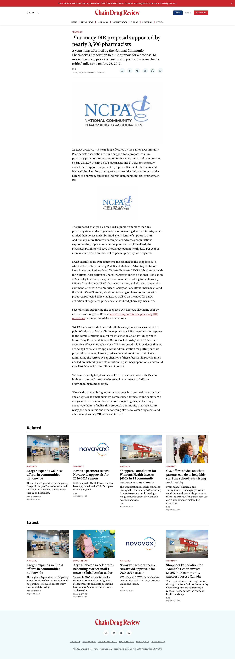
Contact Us (75, 641)
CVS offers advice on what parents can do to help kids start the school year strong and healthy (186, 476)
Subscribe (201, 12)
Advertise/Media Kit (107, 641)
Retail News (87, 22)
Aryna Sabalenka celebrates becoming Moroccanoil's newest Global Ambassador (93, 569)
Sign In (188, 13)
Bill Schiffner (34, 497)
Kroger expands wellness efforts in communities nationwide (45, 474)
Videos (134, 22)
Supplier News (119, 22)
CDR (74, 69)
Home (74, 22)
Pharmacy (103, 22)
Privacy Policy (158, 641)
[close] (232, 3)
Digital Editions (126, 641)
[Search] (37, 13)
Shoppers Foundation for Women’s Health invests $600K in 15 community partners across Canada (138, 476)
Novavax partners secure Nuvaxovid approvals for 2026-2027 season (91, 474)
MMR (177, 12)
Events (160, 22)
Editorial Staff (89, 641)
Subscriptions (142, 641)
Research (147, 22)
